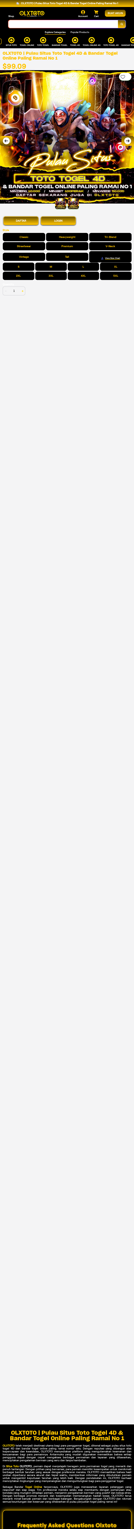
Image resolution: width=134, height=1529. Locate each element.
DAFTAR (21, 220)
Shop (11, 16)
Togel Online (33, 1486)
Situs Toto (12, 1466)
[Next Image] (127, 141)
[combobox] (63, 24)
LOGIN (58, 220)
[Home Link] (32, 14)
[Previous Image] (6, 141)
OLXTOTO (9, 1445)
